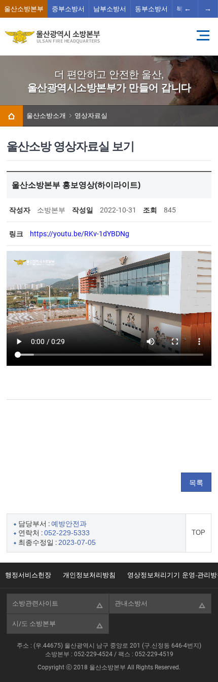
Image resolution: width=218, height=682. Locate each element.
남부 (109, 9)
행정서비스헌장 (28, 575)
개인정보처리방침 (89, 575)
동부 (151, 9)
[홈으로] (11, 115)
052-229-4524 (93, 654)
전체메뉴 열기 (203, 35)
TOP (198, 532)
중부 (68, 9)
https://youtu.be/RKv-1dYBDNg (79, 234)
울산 (24, 9)
